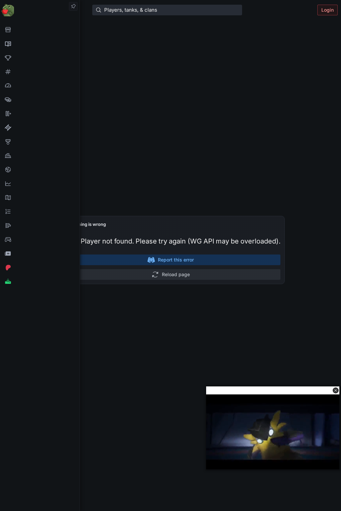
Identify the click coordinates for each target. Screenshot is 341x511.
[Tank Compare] (40, 113)
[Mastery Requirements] (40, 141)
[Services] (40, 29)
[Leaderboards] (40, 211)
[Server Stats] (40, 169)
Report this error (176, 259)
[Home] (40, 9)
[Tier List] (40, 225)
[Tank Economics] (40, 99)
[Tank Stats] (40, 71)
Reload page (176, 274)
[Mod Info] (40, 281)
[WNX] (40, 43)
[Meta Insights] (40, 183)
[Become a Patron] (40, 267)
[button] (336, 390)
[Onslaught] (40, 57)
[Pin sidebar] (73, 6)
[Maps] (40, 197)
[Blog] (40, 253)
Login (327, 10)
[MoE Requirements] (40, 127)
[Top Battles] (40, 155)
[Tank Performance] (40, 85)
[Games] (40, 239)
